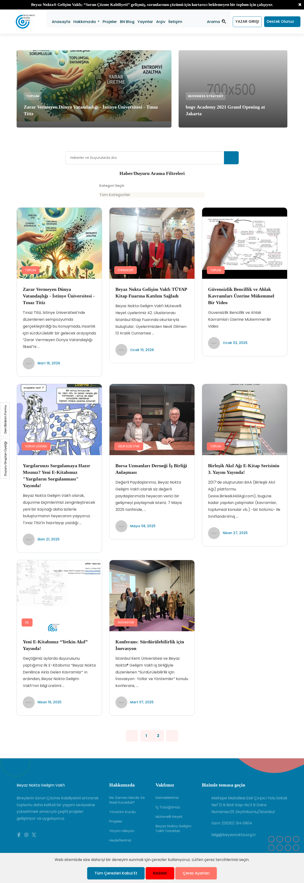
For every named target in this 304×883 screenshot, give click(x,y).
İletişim (175, 21)
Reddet (160, 873)
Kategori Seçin (111, 185)
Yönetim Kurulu (122, 812)
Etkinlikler (125, 270)
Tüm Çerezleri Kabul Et (116, 873)
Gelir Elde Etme (129, 446)
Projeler (110, 21)
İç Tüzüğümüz (168, 807)
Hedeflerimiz (120, 840)
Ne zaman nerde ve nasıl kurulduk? (127, 800)
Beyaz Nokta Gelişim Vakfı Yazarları (173, 828)
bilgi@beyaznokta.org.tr (233, 834)
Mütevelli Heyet (169, 816)
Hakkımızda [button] (85, 21)
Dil (27, 622)
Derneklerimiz (167, 797)
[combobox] (152, 194)
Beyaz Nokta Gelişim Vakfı (41, 785)
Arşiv (160, 21)
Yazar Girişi (247, 21)
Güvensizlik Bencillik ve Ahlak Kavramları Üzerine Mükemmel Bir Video (241, 296)
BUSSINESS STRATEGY (205, 96)
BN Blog (127, 21)
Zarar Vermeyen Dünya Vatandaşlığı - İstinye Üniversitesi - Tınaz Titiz (59, 296)
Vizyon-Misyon (121, 830)
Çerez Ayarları (196, 873)
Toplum (32, 96)
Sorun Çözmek (36, 446)
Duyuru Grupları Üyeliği (5, 458)
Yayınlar (145, 21)
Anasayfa (61, 21)
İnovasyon (126, 622)
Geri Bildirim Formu (5, 419)
